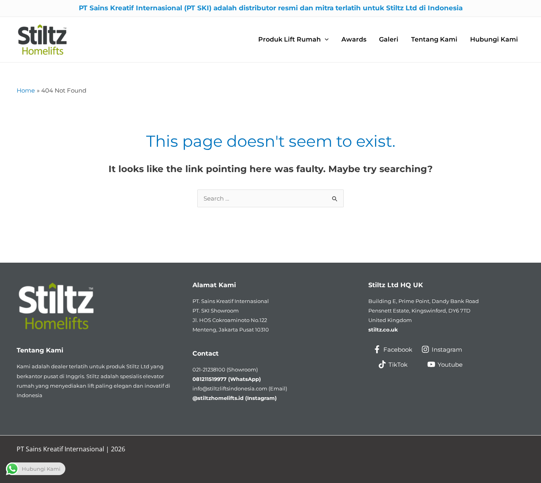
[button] (293, 40)
